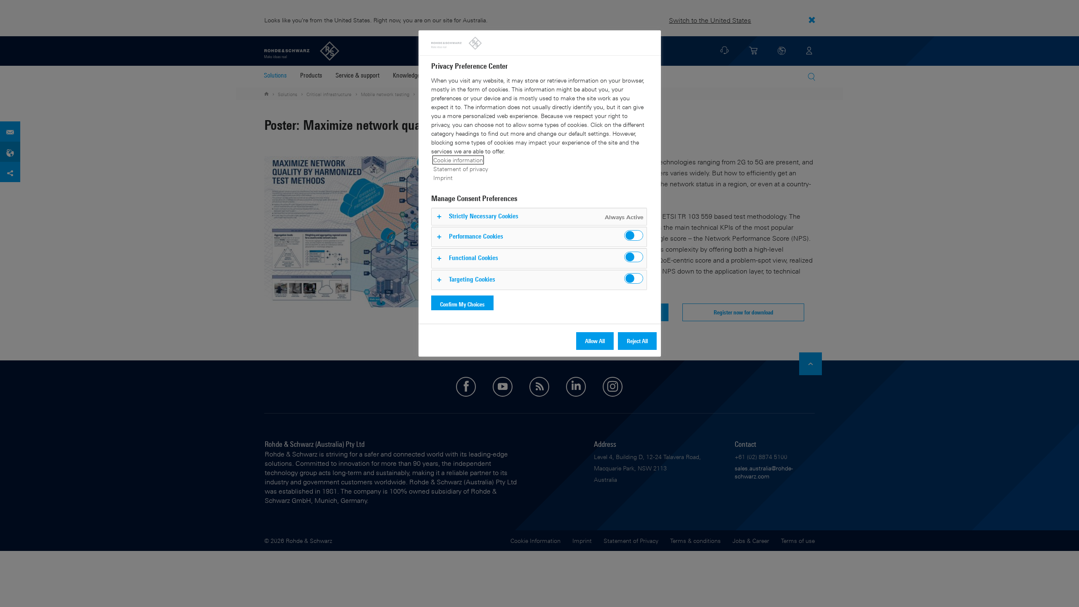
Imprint (443, 177)
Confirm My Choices (462, 304)
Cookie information (458, 160)
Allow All (595, 340)
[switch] (633, 235)
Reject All (637, 340)
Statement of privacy (460, 168)
